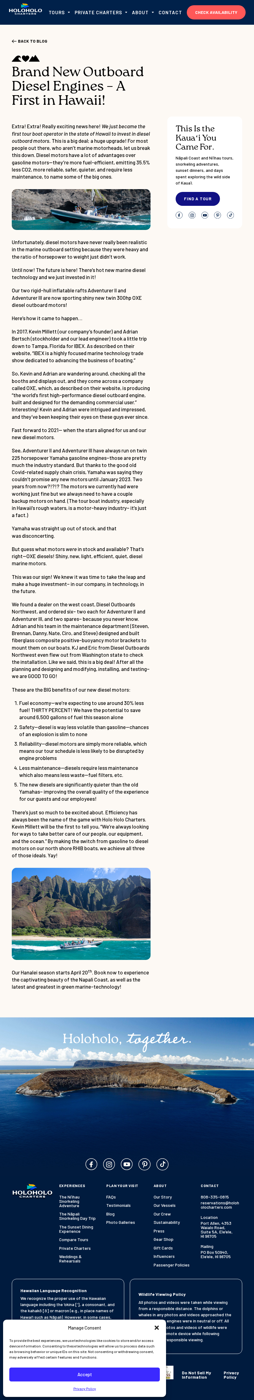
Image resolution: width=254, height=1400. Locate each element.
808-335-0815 (215, 1197)
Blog (110, 1214)
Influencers (164, 1256)
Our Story (163, 1197)
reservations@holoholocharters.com (220, 1205)
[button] (157, 1328)
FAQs (111, 1197)
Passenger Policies (172, 1265)
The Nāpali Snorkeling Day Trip (77, 1216)
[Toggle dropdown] (69, 12)
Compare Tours (73, 1239)
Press (159, 1231)
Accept (84, 1374)
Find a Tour (198, 198)
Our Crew (162, 1214)
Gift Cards (163, 1248)
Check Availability (216, 12)
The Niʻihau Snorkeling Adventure (69, 1201)
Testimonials (118, 1205)
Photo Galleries (120, 1222)
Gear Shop (163, 1239)
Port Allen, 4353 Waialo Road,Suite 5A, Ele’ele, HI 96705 (217, 1229)
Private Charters (75, 1248)
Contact (170, 12)
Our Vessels (165, 1205)
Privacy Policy (84, 1388)
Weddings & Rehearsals (70, 1258)
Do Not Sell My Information (196, 1375)
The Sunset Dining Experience (76, 1229)
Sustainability (167, 1222)
